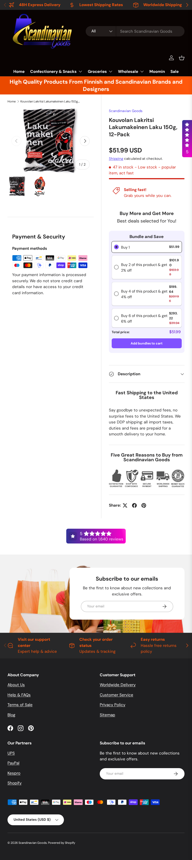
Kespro (13, 773)
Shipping (116, 158)
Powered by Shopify (61, 843)
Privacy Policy (112, 704)
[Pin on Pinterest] (143, 505)
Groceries (97, 71)
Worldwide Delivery (118, 684)
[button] (182, 58)
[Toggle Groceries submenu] (110, 71)
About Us (16, 684)
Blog (11, 714)
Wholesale (128, 71)
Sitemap (107, 714)
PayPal (13, 763)
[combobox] (135, 31)
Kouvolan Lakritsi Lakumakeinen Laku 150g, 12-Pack (50, 101)
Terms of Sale (20, 704)
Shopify (14, 783)
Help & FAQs (19, 694)
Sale (174, 71)
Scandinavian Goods (126, 111)
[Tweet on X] (125, 505)
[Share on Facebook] (134, 505)
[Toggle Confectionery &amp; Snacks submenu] (80, 71)
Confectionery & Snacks (53, 71)
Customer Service (116, 694)
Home (19, 71)
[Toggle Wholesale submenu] (142, 71)
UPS (11, 753)
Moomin (157, 71)
